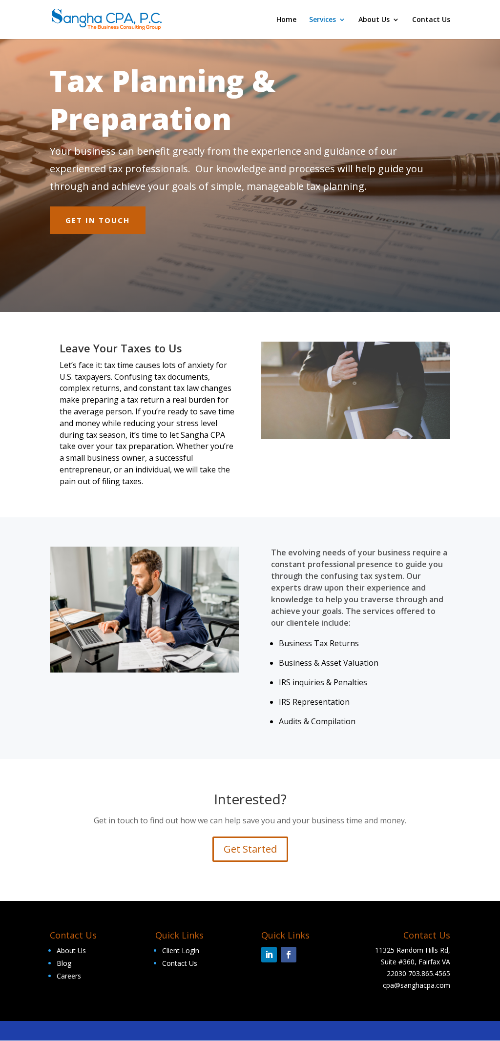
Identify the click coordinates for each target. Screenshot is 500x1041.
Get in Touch (97, 220)
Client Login (180, 950)
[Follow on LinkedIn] (269, 954)
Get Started (250, 849)
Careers (69, 975)
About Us (374, 20)
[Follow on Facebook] (288, 954)
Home (286, 20)
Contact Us (431, 20)
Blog (64, 963)
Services (322, 20)
